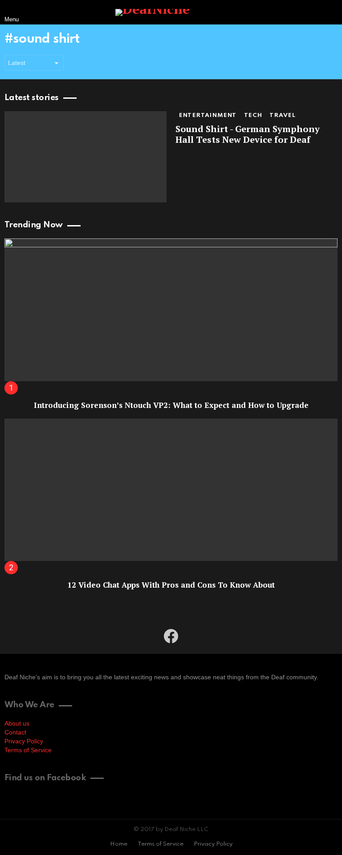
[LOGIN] (330, 12)
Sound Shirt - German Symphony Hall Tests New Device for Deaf (247, 134)
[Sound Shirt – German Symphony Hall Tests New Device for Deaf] (85, 156)
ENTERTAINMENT (208, 115)
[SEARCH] (312, 12)
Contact (15, 732)
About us (16, 723)
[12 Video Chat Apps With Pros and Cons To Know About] (171, 490)
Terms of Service (28, 750)
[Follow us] (293, 12)
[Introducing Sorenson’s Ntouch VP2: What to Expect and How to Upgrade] (171, 309)
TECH (253, 115)
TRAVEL (282, 115)
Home (118, 844)
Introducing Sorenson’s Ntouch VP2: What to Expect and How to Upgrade (171, 405)
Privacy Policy (23, 741)
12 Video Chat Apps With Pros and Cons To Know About (171, 585)
